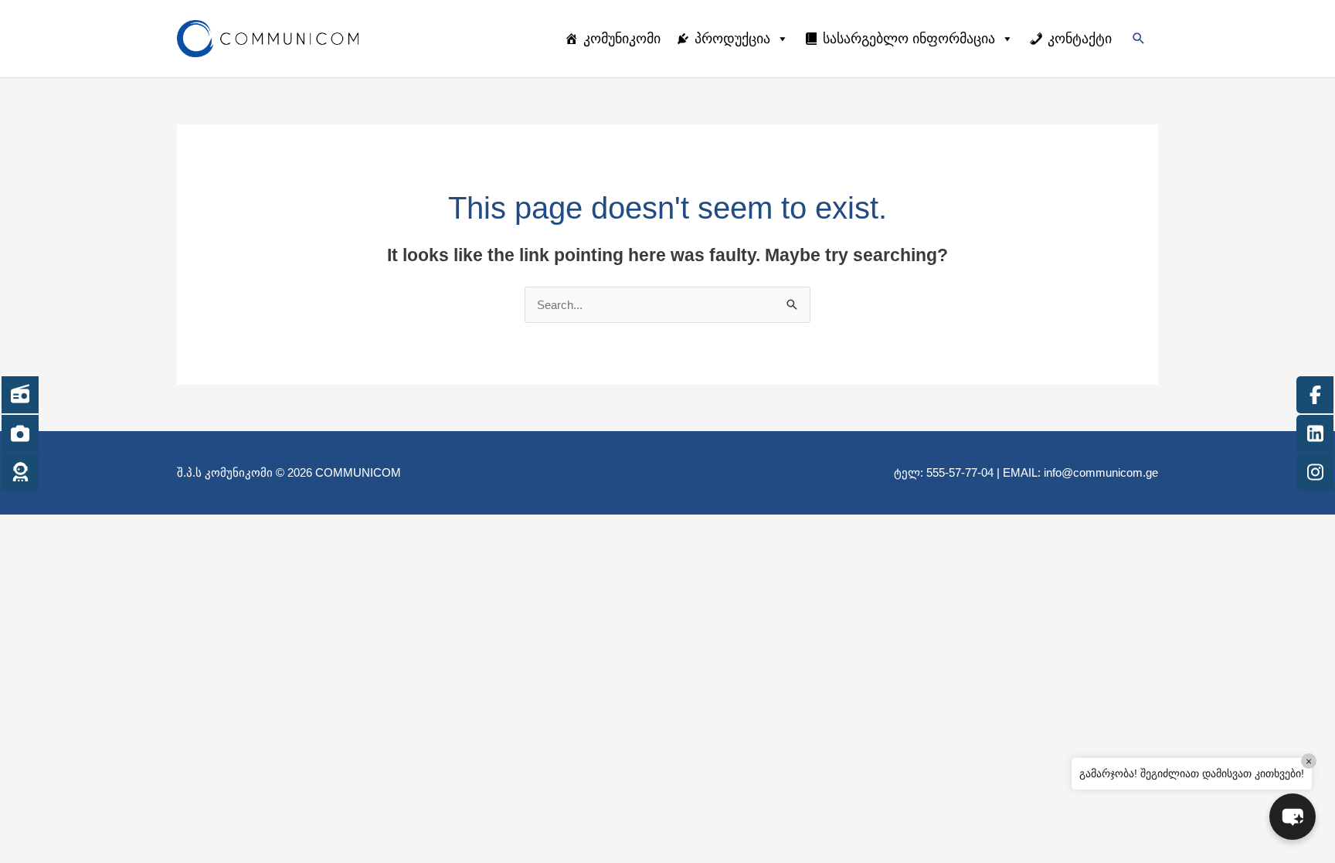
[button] (1138, 38)
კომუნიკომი (622, 38)
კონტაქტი (1080, 38)
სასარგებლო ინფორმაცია (909, 38)
